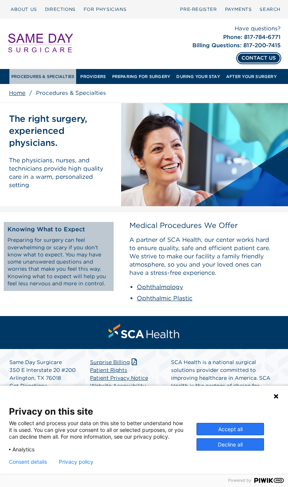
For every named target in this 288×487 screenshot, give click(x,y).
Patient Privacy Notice (119, 378)
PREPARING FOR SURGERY (141, 76)
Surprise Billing (110, 362)
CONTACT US (259, 58)
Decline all (230, 444)
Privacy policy (76, 462)
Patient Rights (108, 370)
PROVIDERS (93, 76)
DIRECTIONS (60, 9)
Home (17, 93)
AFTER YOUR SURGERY (251, 76)
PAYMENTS (238, 9)
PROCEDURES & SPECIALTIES (42, 76)
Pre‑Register (198, 9)
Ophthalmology (160, 287)
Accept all (230, 429)
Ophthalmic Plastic (164, 298)
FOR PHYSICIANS (105, 9)
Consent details (28, 462)
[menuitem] (24, 9)
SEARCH (270, 9)
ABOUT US (23, 9)
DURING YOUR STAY (198, 76)
